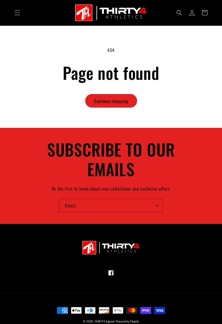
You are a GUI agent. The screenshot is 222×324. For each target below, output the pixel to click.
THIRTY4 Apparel (105, 321)
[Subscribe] (156, 205)
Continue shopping (111, 101)
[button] (17, 12)
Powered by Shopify (127, 321)
